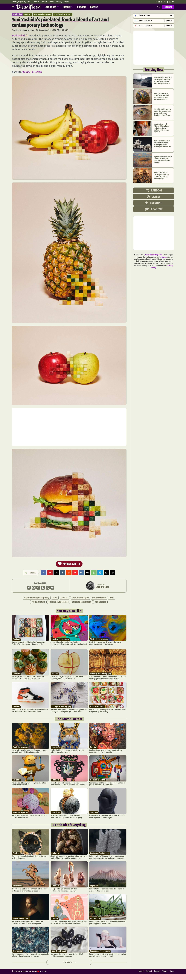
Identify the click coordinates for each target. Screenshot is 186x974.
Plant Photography (20, 747)
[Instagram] (161, 2)
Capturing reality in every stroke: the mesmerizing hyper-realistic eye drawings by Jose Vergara (162, 112)
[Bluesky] (172, 2)
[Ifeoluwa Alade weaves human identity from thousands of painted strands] (107, 736)
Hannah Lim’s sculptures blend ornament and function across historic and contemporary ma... (68, 784)
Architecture (95, 918)
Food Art (27, 14)
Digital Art (94, 886)
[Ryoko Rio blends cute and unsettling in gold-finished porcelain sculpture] (69, 736)
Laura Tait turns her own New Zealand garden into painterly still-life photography (29, 751)
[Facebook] (156, 2)
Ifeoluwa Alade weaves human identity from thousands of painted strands (105, 751)
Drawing (54, 918)
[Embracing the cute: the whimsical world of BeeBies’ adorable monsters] (69, 940)
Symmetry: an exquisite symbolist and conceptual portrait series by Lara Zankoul (107, 955)
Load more (68, 962)
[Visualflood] (28, 7)
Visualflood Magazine (153, 255)
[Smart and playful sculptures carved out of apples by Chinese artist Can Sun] (69, 662)
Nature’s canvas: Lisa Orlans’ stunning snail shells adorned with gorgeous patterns (161, 96)
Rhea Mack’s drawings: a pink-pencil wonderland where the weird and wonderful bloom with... (69, 922)
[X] (170, 2)
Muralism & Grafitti (97, 780)
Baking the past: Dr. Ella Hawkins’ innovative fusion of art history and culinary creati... (28, 643)
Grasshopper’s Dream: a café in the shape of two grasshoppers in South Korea (107, 922)
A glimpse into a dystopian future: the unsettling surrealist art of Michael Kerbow (163, 160)
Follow (169, 21)
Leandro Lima (28, 30)
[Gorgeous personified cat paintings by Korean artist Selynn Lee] (30, 842)
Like (170, 15)
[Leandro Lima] (91, 585)
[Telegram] (100, 572)
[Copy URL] (112, 572)
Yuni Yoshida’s (20, 35)
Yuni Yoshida (100, 602)
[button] (158, 7)
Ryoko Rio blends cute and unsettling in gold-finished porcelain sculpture (68, 751)
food (55, 597)
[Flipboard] (159, 2)
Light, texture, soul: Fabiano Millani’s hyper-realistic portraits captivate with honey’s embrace (162, 128)
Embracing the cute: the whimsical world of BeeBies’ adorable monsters (67, 955)
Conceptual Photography (61, 706)
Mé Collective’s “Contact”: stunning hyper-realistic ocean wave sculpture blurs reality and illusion (163, 80)
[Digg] (87, 572)
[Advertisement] (69, 427)
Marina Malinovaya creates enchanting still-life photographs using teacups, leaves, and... (69, 710)
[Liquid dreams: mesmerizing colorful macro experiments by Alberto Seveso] (107, 628)
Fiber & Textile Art (97, 706)
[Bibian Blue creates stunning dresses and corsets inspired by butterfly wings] (142, 175)
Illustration (17, 951)
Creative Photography (62, 14)
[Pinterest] (164, 2)
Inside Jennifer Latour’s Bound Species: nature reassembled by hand (29, 816)
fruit (111, 597)
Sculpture (16, 780)
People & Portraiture (21, 918)
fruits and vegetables (59, 602)
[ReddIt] (68, 572)
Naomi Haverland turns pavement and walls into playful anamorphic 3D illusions (107, 784)
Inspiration (17, 14)
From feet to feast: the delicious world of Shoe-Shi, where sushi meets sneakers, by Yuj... (30, 710)
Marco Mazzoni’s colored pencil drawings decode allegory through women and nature (30, 955)
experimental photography (36, 597)
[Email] (106, 572)
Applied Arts (18, 886)
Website (26, 72)
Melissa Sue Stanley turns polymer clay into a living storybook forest (29, 784)
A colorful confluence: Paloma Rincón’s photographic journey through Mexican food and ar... (69, 644)
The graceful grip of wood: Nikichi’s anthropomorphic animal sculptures (64, 890)
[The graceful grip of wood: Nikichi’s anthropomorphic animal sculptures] (69, 874)
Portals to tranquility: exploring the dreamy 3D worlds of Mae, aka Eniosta (106, 890)
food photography (80, 597)
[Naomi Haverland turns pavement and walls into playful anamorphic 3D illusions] (107, 768)
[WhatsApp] (94, 572)
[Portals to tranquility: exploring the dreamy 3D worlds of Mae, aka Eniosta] (107, 874)
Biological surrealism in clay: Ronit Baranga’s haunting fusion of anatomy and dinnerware (162, 144)
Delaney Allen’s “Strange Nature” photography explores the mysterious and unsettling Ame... (107, 857)
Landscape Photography (99, 853)
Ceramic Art (56, 747)
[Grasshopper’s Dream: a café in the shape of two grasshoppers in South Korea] (107, 907)
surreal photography (81, 602)
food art (64, 597)
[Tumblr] (167, 2)
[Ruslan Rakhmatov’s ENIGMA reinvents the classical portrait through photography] (30, 907)
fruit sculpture (38, 602)
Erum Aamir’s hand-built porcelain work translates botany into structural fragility (66, 816)
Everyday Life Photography (100, 674)
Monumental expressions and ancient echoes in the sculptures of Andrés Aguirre (107, 816)
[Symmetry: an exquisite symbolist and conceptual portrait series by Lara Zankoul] (107, 940)
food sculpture (99, 597)
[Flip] (75, 572)
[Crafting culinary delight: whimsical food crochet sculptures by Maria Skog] (107, 695)
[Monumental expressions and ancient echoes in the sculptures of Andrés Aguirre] (107, 801)
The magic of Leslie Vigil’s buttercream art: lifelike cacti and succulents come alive (28, 678)
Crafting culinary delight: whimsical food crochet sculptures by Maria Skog (107, 710)
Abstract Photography (42, 14)
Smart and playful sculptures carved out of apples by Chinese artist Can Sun (67, 678)
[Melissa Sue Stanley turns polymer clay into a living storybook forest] (30, 768)
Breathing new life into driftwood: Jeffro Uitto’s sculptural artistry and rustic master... (29, 890)
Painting (93, 747)
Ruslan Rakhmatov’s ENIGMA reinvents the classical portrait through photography (27, 922)
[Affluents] (13, 7)
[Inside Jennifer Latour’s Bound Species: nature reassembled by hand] (30, 801)
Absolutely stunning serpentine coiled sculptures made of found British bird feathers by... (69, 857)
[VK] (81, 572)
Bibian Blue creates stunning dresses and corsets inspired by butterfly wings (161, 175)
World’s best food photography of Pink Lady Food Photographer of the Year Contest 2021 (107, 678)
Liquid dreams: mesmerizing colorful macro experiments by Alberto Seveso (105, 643)
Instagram (37, 72)
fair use (164, 257)
